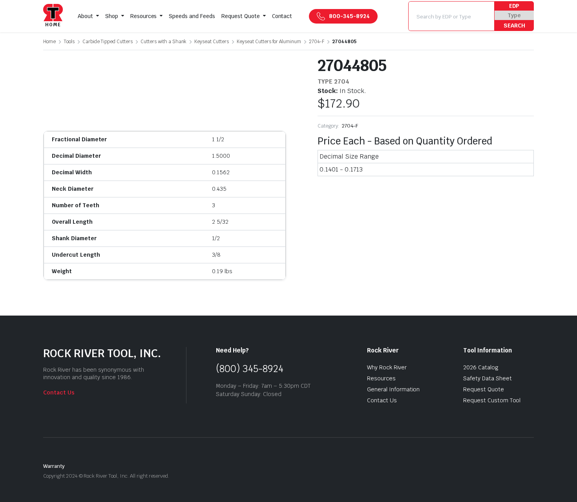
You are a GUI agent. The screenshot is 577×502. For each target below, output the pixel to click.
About (85, 16)
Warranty (54, 466)
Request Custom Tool (491, 400)
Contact (282, 16)
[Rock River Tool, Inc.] (53, 16)
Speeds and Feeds (192, 16)
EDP (514, 5)
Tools (69, 41)
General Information (393, 389)
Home (49, 41)
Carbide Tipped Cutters (107, 41)
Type (514, 15)
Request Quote (240, 16)
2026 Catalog (480, 367)
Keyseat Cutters (211, 41)
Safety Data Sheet (487, 378)
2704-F (316, 41)
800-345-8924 (349, 16)
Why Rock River (387, 367)
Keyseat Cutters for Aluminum (269, 41)
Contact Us (59, 392)
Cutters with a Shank (163, 41)
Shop (111, 16)
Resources (143, 16)
